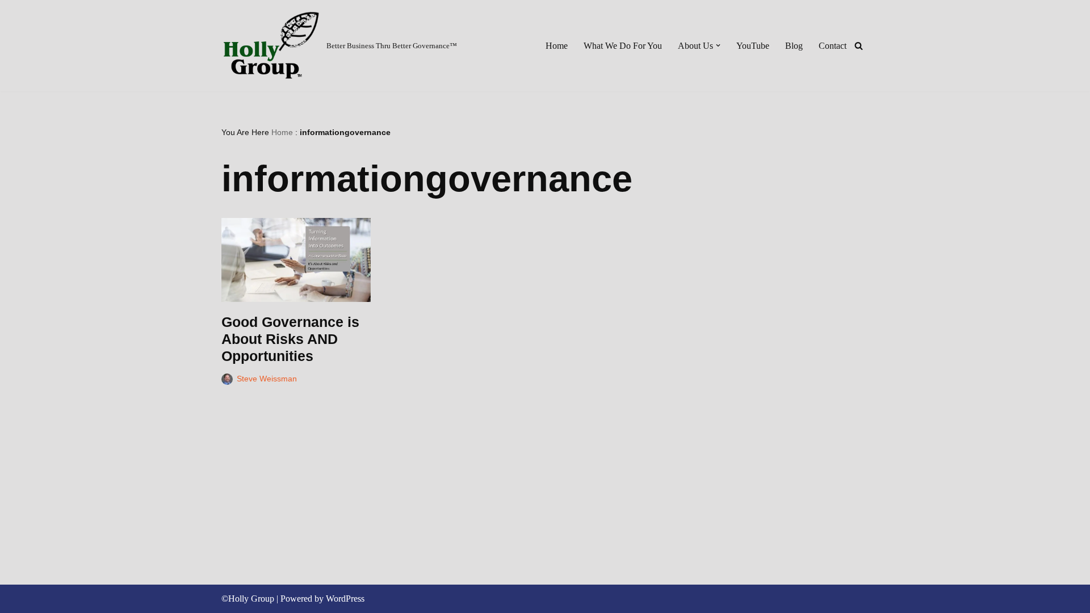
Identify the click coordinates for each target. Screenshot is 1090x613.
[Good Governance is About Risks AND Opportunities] (296, 259)
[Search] (858, 45)
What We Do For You (623, 46)
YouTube (752, 46)
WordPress (345, 598)
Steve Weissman (267, 378)
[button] (718, 45)
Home (557, 46)
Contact (832, 46)
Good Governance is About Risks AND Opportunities (290, 339)
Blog (794, 46)
